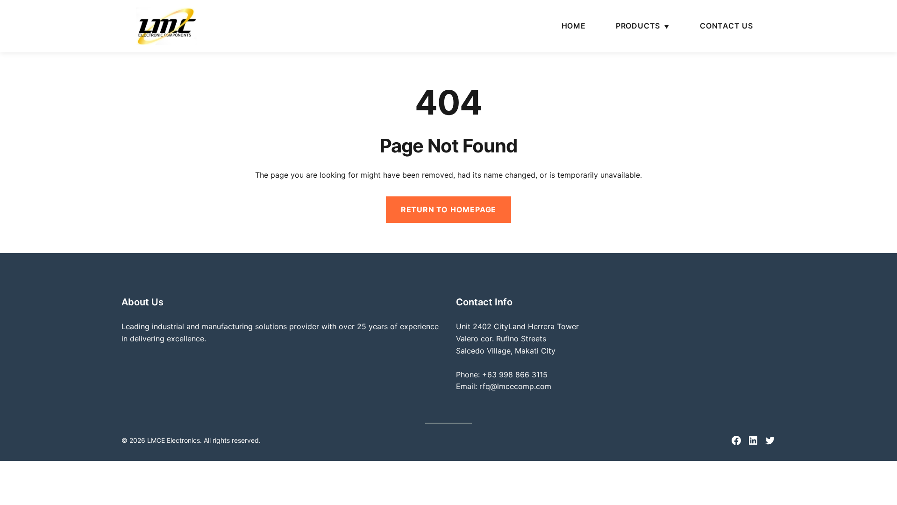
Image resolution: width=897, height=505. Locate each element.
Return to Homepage (448, 209)
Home (574, 25)
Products (638, 25)
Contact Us (726, 25)
